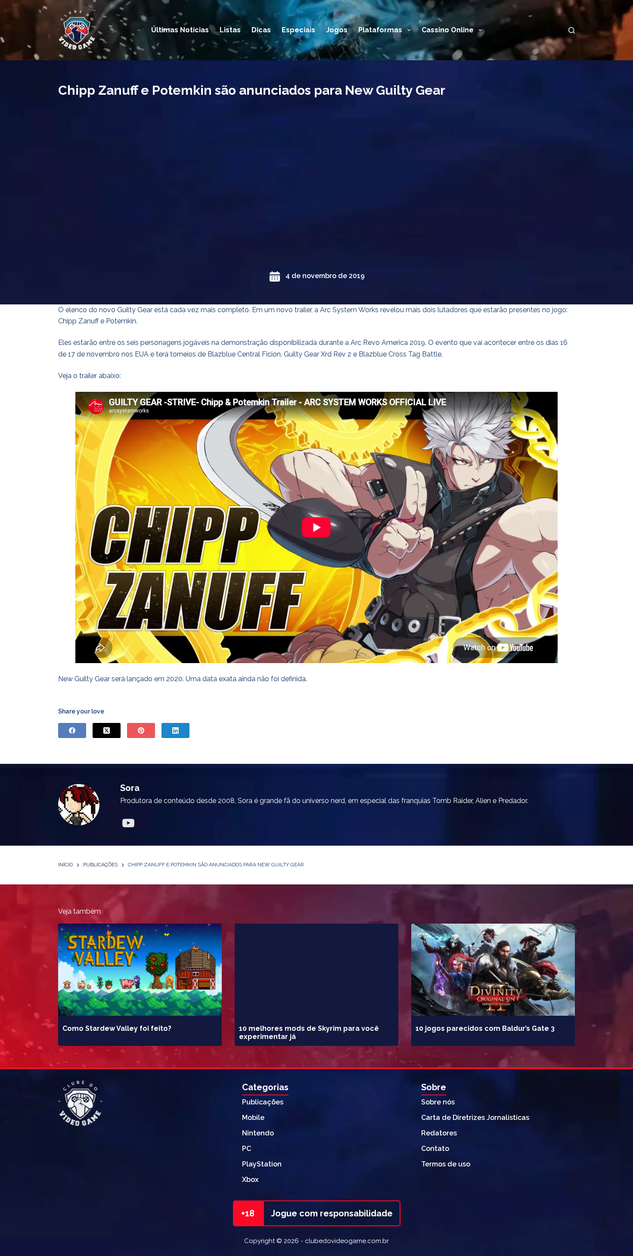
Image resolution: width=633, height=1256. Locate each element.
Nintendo (258, 1133)
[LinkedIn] (175, 730)
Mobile (253, 1117)
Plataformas (380, 30)
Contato (435, 1148)
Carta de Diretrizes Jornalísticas (475, 1117)
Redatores (439, 1133)
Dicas (261, 30)
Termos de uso (445, 1164)
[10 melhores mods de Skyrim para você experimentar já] (316, 970)
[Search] (571, 30)
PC (246, 1148)
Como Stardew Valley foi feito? (116, 1028)
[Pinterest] (141, 730)
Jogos (337, 30)
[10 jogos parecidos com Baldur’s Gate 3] (493, 970)
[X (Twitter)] (107, 730)
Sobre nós (438, 1102)
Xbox (250, 1179)
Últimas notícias (180, 30)
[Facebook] (72, 730)
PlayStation (262, 1164)
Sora (130, 788)
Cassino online (448, 30)
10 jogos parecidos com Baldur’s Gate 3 (485, 1028)
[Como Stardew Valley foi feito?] (140, 970)
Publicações (262, 1102)
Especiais (298, 30)
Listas (230, 30)
